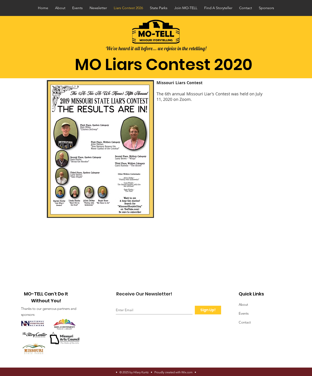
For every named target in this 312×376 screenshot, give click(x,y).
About (243, 304)
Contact (245, 322)
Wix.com (187, 372)
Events (244, 313)
